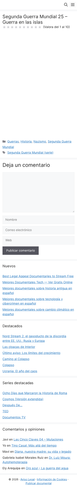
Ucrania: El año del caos (20, 371)
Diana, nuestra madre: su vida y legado (43, 451)
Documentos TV (14, 417)
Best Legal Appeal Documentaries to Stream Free (38, 276)
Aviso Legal (27, 479)
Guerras (13, 141)
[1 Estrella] (4, 27)
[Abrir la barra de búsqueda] (65, 5)
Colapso (8, 365)
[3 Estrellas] (12, 27)
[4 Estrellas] (16, 27)
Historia (26, 141)
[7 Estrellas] (28, 27)
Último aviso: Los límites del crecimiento (31, 353)
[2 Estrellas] (8, 27)
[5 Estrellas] (20, 27)
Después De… (12, 405)
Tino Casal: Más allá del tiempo (34, 445)
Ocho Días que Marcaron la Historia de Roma (35, 393)
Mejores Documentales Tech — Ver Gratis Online (38, 282)
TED (5, 411)
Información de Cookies (52, 479)
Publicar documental (39, 483)
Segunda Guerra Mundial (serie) (30, 152)
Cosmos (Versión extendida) (23, 399)
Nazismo (39, 141)
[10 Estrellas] (40, 27)
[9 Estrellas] (36, 27)
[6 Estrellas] (24, 27)
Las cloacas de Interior (19, 347)
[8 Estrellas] (32, 27)
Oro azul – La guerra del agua (47, 468)
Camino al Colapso (16, 359)
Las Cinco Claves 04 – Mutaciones (38, 439)
